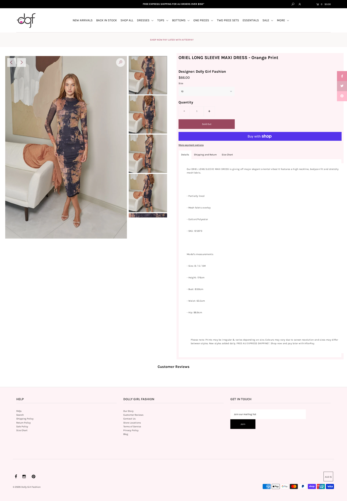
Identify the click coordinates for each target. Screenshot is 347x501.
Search (20, 414)
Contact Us (129, 418)
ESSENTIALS (251, 20)
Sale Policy (22, 426)
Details (185, 154)
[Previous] (11, 62)
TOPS (161, 20)
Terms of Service (132, 426)
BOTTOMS (179, 20)
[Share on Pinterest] (342, 96)
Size (181, 83)
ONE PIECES (201, 20)
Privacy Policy (131, 430)
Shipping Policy (25, 418)
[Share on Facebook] (342, 76)
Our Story (128, 411)
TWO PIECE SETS (228, 20)
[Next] (21, 62)
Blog (125, 434)
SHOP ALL (126, 20)
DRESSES (143, 20)
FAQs (18, 411)
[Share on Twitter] (342, 86)
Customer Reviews (133, 414)
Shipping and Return (205, 154)
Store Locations (132, 422)
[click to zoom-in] (120, 62)
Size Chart (227, 154)
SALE (266, 20)
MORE (281, 20)
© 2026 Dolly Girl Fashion (27, 487)
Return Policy (23, 422)
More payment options (191, 145)
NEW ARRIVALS (83, 20)
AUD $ (308, 4)
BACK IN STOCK (106, 20)
